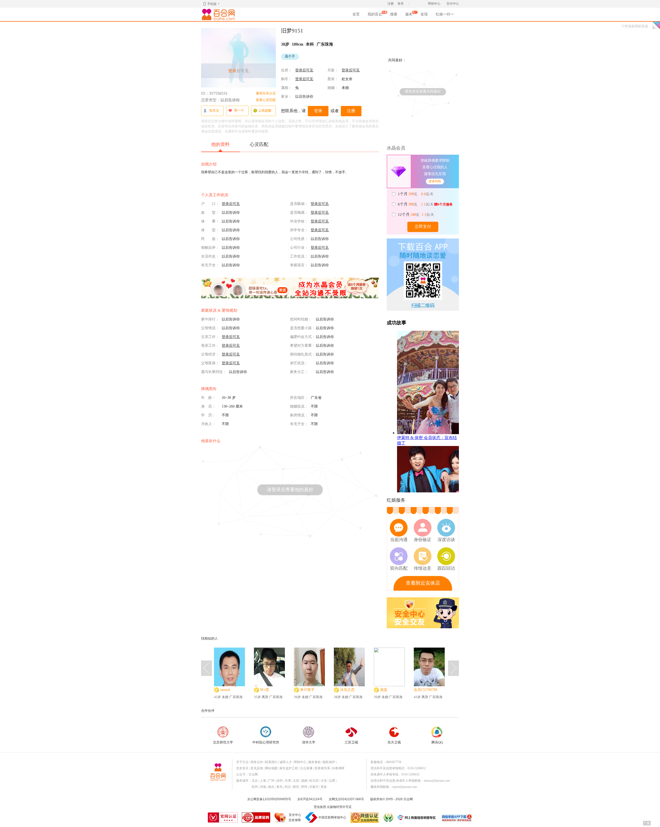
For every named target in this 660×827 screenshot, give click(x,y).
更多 (324, 787)
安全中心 (453, 3)
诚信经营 (388, 817)
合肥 (332, 780)
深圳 (279, 780)
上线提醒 (264, 110)
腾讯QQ (437, 742)
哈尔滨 (314, 780)
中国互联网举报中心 (332, 817)
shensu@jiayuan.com (437, 780)
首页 (356, 14)
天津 (288, 780)
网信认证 (364, 817)
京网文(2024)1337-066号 (346, 799)
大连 (324, 780)
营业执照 (320, 807)
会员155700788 (425, 690)
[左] (206, 668)
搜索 (393, 14)
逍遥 (383, 690)
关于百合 (242, 762)
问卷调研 (338, 768)
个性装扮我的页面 (634, 26)
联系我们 (271, 762)
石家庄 (314, 787)
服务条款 (314, 762)
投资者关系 (322, 768)
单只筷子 (307, 690)
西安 (296, 787)
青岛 (279, 787)
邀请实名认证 (266, 93)
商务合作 (257, 762)
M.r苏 (264, 690)
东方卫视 (394, 742)
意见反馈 (257, 768)
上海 (263, 780)
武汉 (288, 787)
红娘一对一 (445, 14)
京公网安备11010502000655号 (269, 799)
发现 (424, 14)
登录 (401, 3)
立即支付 (423, 226)
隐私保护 (329, 762)
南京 (271, 787)
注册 (390, 3)
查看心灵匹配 (266, 100)
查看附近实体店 (423, 583)
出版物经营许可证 (339, 807)
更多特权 (435, 181)
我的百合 (375, 15)
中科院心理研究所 (265, 742)
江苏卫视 (351, 742)
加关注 (214, 110)
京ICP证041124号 (310, 799)
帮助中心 (434, 3)
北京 (255, 780)
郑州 (304, 787)
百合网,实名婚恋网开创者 (219, 14)
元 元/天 (416, 194)
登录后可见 (304, 70)
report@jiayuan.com (404, 787)
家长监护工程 (288, 768)
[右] (453, 668)
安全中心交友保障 (294, 817)
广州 (271, 780)
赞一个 (239, 110)
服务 (408, 15)
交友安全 (242, 768)
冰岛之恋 (347, 690)
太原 (296, 780)
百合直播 (306, 768)
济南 (263, 787)
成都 (304, 780)
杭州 (255, 787)
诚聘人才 (285, 762)
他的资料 (220, 144)
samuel (225, 690)
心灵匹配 (259, 144)
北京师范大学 (223, 742)
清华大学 (308, 742)
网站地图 (271, 768)
